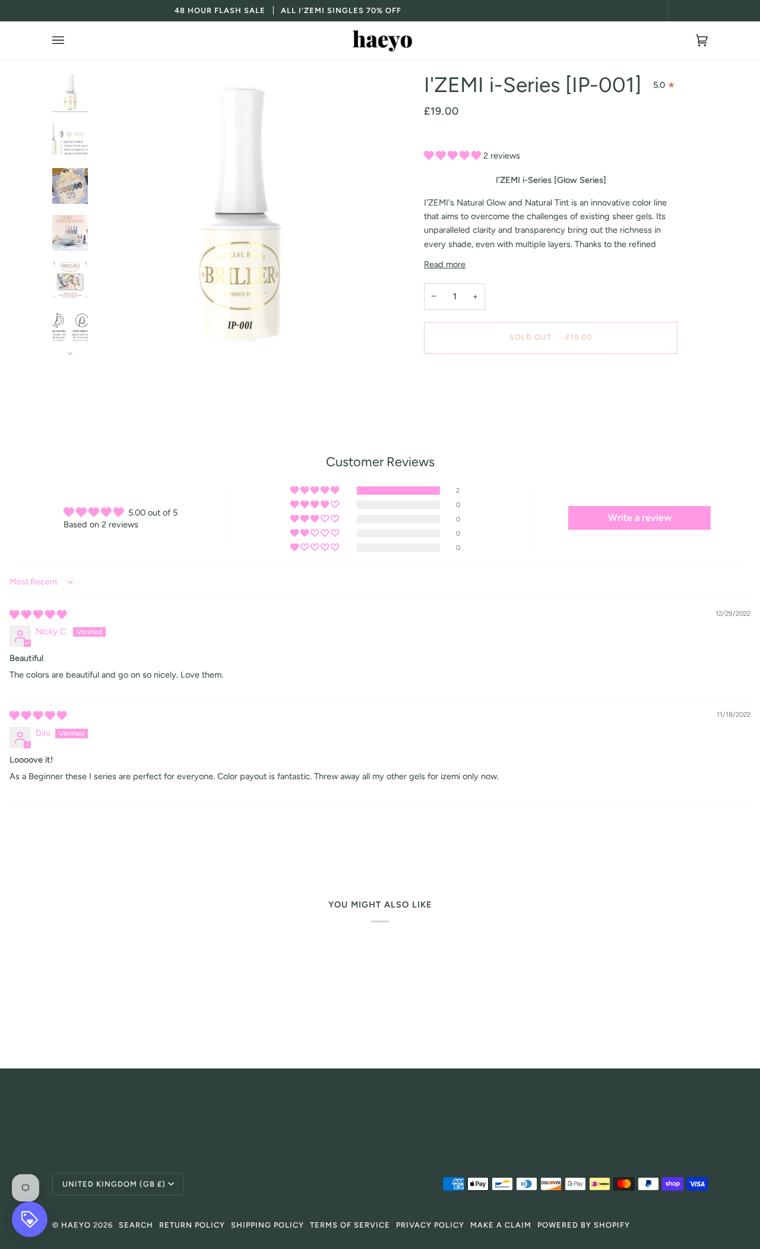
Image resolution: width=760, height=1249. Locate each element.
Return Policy (192, 1224)
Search (136, 1224)
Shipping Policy (267, 1224)
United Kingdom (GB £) (114, 1184)
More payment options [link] (467, 409)
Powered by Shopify (583, 1224)
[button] (453, 155)
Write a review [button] (640, 517)
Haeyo (76, 1224)
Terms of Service (350, 1224)
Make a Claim (500, 1224)
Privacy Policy (430, 1224)
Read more (445, 264)
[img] (38, 614)
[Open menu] (70, 40)
